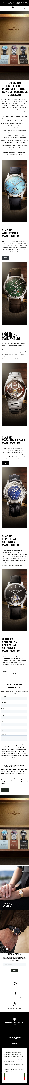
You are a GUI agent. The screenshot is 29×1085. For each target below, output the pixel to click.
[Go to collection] (14, 191)
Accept (14, 1075)
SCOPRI (5, 258)
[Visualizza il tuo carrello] (27, 8)
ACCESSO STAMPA (14, 1046)
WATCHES (7, 903)
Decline (14, 1078)
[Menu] (2, 9)
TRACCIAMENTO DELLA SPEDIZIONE (15, 1037)
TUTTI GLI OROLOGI (14, 1031)
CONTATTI (14, 1043)
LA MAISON (14, 1034)
